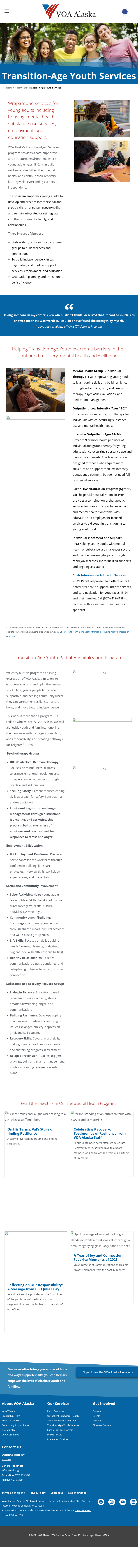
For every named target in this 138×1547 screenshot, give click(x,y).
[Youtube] (122, 1502)
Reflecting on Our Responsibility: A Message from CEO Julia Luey (35, 1286)
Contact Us (11, 1446)
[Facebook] (101, 1502)
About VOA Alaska (18, 1403)
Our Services (58, 1403)
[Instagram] (111, 1502)
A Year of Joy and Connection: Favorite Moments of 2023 (98, 1257)
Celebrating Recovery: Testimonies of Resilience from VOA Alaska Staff (100, 1133)
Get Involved (104, 1403)
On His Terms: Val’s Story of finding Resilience (30, 1131)
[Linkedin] (133, 1502)
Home (9, 87)
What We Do (21, 87)
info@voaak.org (10, 1470)
